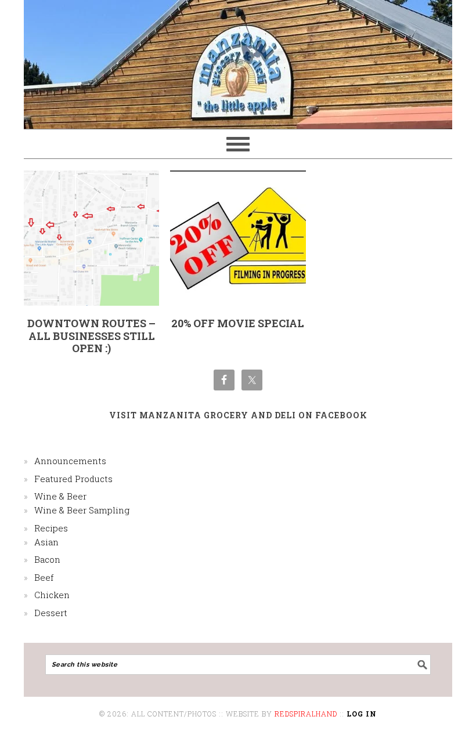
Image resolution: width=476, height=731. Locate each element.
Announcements (70, 460)
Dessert (50, 612)
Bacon (47, 559)
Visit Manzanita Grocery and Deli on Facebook (238, 415)
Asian (46, 542)
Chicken (52, 594)
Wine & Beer (60, 496)
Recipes (51, 528)
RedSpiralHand (306, 713)
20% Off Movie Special (237, 323)
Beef (43, 577)
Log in (362, 713)
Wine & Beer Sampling (81, 510)
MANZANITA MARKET (238, 59)
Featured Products (73, 478)
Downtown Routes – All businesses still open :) (91, 335)
